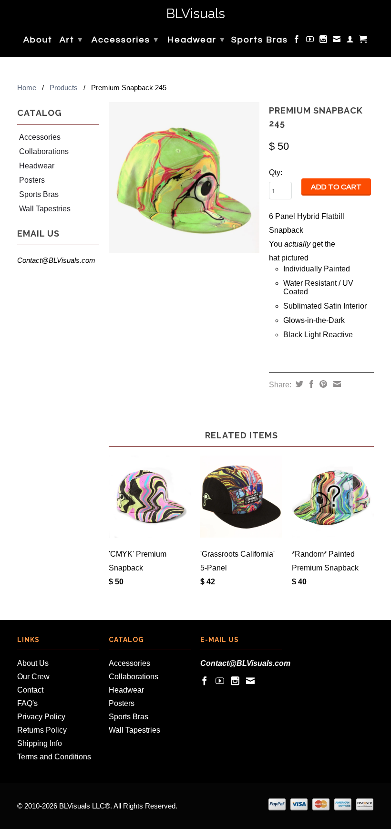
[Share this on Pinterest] (322, 384)
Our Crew (33, 677)
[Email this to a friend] (336, 384)
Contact (30, 690)
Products (64, 87)
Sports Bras (259, 40)
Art (71, 39)
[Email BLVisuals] (337, 41)
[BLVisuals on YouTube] (310, 41)
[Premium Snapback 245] (184, 177)
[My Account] (350, 41)
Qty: (275, 172)
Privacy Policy (41, 717)
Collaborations (44, 151)
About (37, 40)
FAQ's (27, 703)
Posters (32, 180)
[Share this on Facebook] (310, 384)
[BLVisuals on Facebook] (297, 41)
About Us (33, 663)
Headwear (196, 39)
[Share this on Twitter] (298, 384)
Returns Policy (42, 730)
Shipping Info (39, 743)
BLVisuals (195, 14)
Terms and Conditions (54, 757)
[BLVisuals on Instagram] (323, 41)
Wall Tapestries (45, 209)
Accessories (125, 39)
